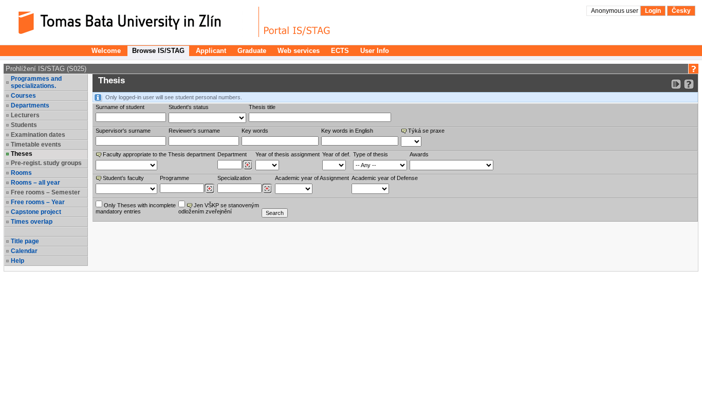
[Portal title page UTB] (297, 22)
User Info (374, 51)
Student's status (189, 107)
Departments (30, 105)
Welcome (106, 51)
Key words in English (347, 131)
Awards (419, 154)
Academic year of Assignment (312, 178)
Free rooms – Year (38, 202)
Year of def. (336, 154)
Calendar (24, 251)
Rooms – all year (35, 182)
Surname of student (120, 107)
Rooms (21, 172)
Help (17, 260)
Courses (23, 95)
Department (232, 154)
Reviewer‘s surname (194, 131)
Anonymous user (615, 10)
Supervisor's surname (123, 131)
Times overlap (31, 221)
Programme (174, 178)
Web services (299, 51)
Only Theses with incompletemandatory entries (136, 208)
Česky (681, 10)
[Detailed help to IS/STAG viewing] (688, 84)
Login (653, 10)
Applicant (211, 51)
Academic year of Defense (385, 178)
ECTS (340, 51)
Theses (21, 153)
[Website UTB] (132, 22)
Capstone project (36, 212)
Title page (25, 241)
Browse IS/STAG (158, 51)
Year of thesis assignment (287, 154)
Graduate (251, 51)
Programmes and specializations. (36, 82)
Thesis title (262, 107)
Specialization (234, 178)
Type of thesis (370, 154)
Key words (255, 131)
